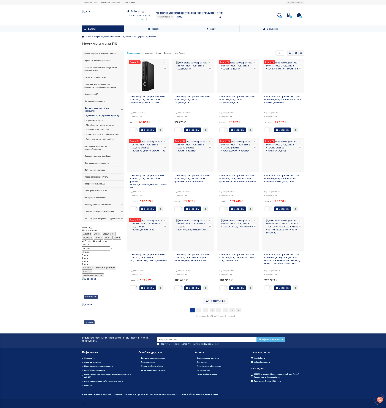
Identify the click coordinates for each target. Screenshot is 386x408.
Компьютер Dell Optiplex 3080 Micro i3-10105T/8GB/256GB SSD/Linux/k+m (192, 99)
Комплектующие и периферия (97, 156)
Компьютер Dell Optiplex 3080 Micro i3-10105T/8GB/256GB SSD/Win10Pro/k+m (237, 99)
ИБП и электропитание (94, 170)
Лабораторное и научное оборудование (102, 218)
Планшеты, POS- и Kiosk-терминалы (102, 134)
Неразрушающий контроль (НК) (98, 204)
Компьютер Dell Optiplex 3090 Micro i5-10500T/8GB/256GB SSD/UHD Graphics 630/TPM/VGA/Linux (282, 178)
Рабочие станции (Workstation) (100, 139)
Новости (155, 29)
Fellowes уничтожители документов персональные (100, 69)
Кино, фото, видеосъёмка (95, 191)
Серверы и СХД (91, 94)
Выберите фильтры (105, 267)
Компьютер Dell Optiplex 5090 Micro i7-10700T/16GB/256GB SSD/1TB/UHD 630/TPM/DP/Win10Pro (148, 257)
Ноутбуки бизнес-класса (97, 130)
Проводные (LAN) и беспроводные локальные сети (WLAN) (107, 375)
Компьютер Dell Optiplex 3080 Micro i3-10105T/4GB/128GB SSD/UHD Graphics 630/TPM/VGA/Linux (147, 99)
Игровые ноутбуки (94, 120)
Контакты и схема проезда (111, 2)
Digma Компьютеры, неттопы (97, 61)
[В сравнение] (165, 68)
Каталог (199, 352)
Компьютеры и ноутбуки (208, 358)
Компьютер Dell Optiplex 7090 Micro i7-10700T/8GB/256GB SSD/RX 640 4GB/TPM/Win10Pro (237, 257)
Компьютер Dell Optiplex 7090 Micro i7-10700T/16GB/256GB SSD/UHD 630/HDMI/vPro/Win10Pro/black (192, 257)
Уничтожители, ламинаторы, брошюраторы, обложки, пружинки (100, 85)
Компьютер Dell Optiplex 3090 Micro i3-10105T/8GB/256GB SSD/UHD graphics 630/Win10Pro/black (192, 178)
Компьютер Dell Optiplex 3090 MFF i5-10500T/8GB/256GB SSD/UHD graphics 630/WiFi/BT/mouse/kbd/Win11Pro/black (148, 181)
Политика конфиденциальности (98, 366)
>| (238, 310)
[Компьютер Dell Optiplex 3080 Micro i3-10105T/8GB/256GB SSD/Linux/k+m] (193, 76)
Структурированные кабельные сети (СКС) (103, 381)
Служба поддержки (150, 352)
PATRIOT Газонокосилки (95, 77)
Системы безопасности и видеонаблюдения (95, 147)
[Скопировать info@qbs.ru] (142, 11)
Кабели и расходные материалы (99, 211)
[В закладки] (165, 62)
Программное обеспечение (96, 163)
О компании (130, 2)
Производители (148, 362)
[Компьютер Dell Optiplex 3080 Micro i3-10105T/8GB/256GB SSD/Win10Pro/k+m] (237, 76)
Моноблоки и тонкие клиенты (100, 125)
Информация (90, 352)
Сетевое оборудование (94, 101)
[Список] (296, 53)
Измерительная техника (95, 198)
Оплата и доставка (91, 2)
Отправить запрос (136, 15)
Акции (213, 29)
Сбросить (88, 267)
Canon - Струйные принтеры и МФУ (100, 54)
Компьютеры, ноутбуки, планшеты (104, 37)
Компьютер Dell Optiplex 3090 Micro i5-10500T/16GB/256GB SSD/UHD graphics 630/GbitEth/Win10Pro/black (237, 178)
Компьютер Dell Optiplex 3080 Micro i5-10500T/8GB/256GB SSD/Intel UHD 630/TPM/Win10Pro (282, 99)
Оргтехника (202, 362)
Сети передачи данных (94, 370)
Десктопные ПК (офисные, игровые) (140, 37)
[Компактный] (301, 53)
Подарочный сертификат (152, 366)
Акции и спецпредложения (153, 370)
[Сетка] (290, 53)
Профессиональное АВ (94, 184)
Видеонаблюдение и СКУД (96, 177)
